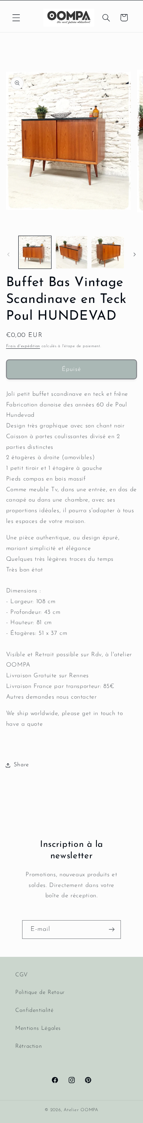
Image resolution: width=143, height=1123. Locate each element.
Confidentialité (34, 1010)
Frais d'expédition (23, 346)
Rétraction (28, 1046)
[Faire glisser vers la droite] (134, 254)
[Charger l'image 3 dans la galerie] (108, 252)
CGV (21, 975)
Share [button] (21, 765)
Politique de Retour (40, 992)
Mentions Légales (38, 1028)
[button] (16, 17)
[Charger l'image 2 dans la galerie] (71, 252)
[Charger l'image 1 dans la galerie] (35, 252)
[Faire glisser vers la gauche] (8, 254)
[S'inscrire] (112, 929)
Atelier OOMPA (81, 1110)
